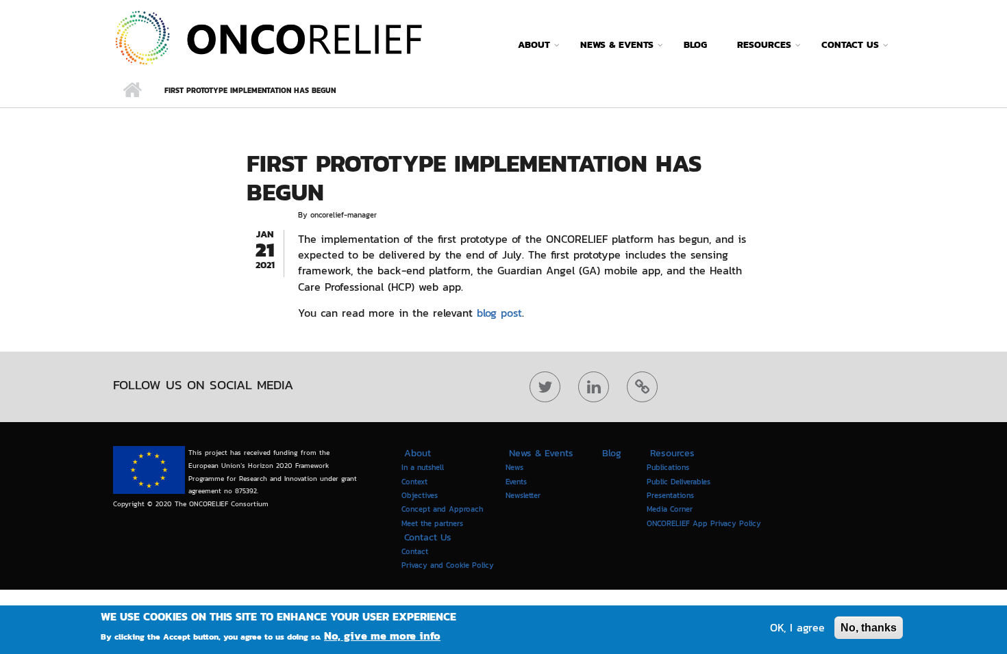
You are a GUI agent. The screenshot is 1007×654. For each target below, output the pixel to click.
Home (132, 90)
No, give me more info (382, 635)
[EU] (149, 470)
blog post (499, 312)
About (534, 45)
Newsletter (523, 495)
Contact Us (850, 45)
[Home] (268, 36)
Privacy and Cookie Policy (447, 565)
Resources (764, 45)
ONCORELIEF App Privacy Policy (704, 522)
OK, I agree (797, 628)
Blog (695, 45)
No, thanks (869, 627)
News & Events (617, 45)
